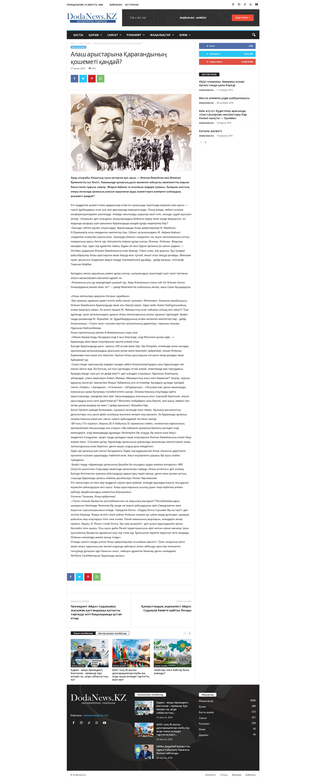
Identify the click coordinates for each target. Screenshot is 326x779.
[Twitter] (83, 78)
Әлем (183, 35)
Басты (78, 35)
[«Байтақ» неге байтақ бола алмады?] (172, 653)
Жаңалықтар (160, 35)
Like (251, 45)
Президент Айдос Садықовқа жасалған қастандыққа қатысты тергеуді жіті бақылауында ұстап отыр (96, 612)
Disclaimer (210, 774)
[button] (254, 35)
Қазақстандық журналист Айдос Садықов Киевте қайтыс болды (166, 608)
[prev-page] (185, 633)
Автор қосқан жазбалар (112, 633)
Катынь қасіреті (210, 131)
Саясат (112, 35)
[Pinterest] (92, 78)
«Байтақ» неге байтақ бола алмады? (171, 671)
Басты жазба (84, 43)
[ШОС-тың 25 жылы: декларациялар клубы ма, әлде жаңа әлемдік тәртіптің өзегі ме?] (131, 653)
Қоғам (94, 35)
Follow (248, 53)
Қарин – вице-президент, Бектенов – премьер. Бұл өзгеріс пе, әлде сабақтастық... (172, 707)
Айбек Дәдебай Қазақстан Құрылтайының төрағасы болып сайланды (173, 750)
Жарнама (236, 774)
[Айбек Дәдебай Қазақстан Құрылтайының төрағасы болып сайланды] (144, 752)
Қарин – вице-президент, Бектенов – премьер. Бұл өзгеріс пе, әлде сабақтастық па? (89, 674)
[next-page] (189, 633)
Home (73, 43)
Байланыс (116, 4)
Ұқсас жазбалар (83, 633)
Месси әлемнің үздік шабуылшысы (224, 98)
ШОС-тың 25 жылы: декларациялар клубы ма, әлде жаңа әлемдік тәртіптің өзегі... (173, 729)
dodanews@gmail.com (96, 715)
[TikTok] (245, 4)
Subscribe (247, 61)
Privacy (224, 774)
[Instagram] (239, 4)
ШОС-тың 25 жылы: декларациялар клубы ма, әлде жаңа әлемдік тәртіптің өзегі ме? (130, 674)
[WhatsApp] (250, 4)
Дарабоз (203, 735)
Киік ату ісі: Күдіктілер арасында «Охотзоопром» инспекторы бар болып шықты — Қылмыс (223, 114)
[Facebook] (233, 4)
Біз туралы (131, 4)
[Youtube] (256, 4)
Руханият (134, 35)
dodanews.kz (206, 89)
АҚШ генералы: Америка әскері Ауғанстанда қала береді (221, 83)
